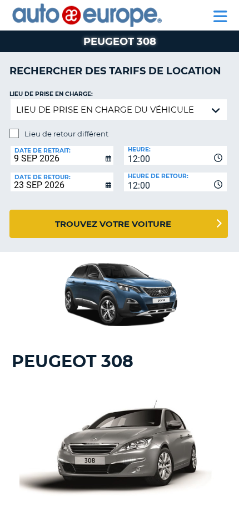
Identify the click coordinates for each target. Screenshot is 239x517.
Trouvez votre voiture (113, 224)
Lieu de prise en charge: (51, 94)
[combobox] (175, 155)
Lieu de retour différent (66, 133)
